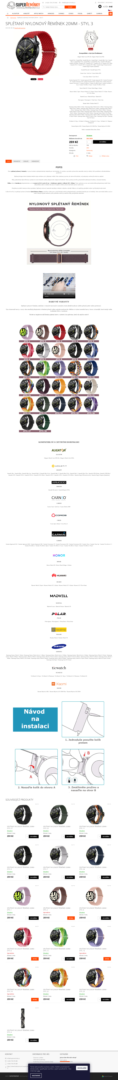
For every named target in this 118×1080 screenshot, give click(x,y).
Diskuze (26, 161)
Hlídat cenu (105, 156)
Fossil (80, 13)
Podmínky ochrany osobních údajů (43, 1061)
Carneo (61, 13)
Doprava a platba (38, 1057)
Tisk (77, 156)
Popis (8, 161)
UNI (87, 148)
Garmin (99, 13)
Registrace (109, 2)
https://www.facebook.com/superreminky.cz (19, 1067)
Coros (71, 13)
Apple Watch (38, 13)
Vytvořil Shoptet (108, 1076)
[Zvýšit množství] (92, 141)
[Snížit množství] (92, 143)
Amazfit (26, 13)
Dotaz (90, 156)
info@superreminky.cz (13, 1058)
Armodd (51, 13)
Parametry (17, 161)
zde (38, 1071)
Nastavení (36, 1076)
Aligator (15, 13)
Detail (71, 918)
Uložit (41, 79)
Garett (89, 13)
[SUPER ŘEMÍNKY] (23, 5)
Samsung (89, 150)
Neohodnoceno (19, 28)
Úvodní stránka (8, 13)
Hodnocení (35, 161)
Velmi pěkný (63, 1060)
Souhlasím (81, 1068)
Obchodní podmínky (39, 1059)
